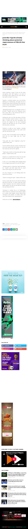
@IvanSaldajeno (16, 199)
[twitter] (20, 345)
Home (4, 32)
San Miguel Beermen (10, 32)
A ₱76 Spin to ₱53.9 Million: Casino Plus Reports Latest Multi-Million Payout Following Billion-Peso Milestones (17, 474)
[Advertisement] (14, 59)
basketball (8, 223)
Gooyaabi (24, 527)
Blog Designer (12, 527)
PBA (11, 224)
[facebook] (7, 345)
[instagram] (7, 349)
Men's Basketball (6, 224)
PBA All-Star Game (16, 224)
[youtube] (20, 349)
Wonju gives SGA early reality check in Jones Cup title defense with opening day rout (17, 494)
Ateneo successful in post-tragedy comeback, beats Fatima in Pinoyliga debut (17, 487)
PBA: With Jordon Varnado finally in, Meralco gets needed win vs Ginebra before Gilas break (16, 502)
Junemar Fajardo (14, 223)
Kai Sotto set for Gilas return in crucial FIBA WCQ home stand (15, 480)
